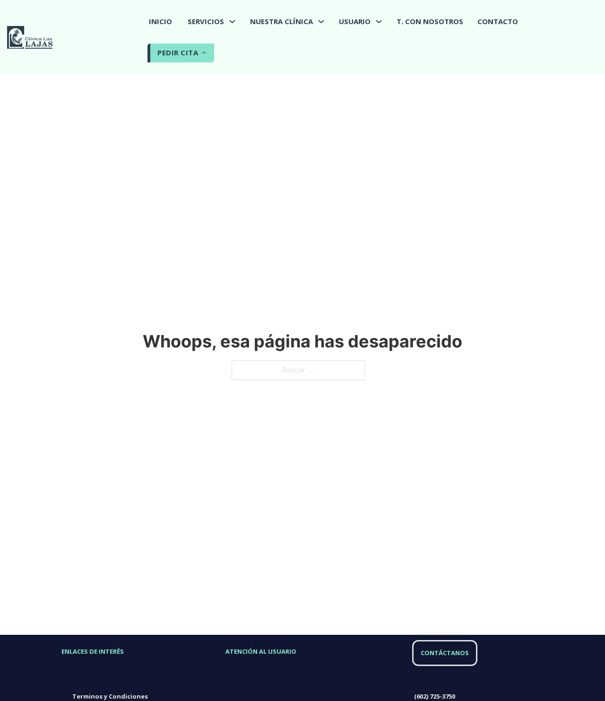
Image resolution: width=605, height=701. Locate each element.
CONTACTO (497, 21)
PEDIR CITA (177, 52)
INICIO (160, 21)
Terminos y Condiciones (110, 696)
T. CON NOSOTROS (430, 21)
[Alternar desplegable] (232, 21)
